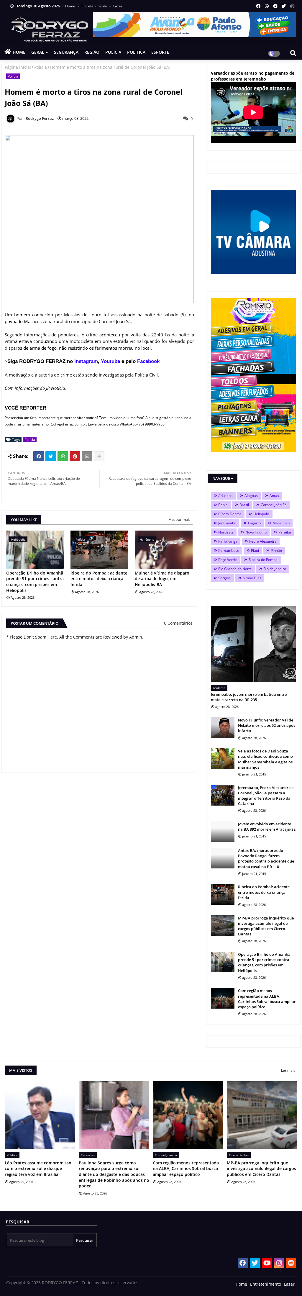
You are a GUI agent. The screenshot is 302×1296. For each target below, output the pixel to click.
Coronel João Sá (274, 504)
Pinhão (276, 550)
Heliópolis (261, 513)
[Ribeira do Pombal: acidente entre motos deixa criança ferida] (222, 894)
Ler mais (288, 1070)
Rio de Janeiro (275, 568)
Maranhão (281, 523)
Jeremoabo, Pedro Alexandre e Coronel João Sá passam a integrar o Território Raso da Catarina (265, 795)
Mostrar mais (179, 519)
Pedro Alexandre (263, 541)
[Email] (87, 456)
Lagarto (254, 523)
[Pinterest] (75, 456)
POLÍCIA (113, 52)
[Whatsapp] (63, 456)
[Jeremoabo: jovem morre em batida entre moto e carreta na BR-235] (253, 644)
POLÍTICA (136, 52)
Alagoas (251, 495)
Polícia (40, 67)
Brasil (244, 504)
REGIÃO (91, 52)
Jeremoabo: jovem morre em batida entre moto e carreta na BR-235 (249, 697)
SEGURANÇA (66, 52)
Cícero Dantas (230, 513)
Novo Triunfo (256, 532)
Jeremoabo (227, 523)
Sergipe (224, 577)
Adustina (225, 495)
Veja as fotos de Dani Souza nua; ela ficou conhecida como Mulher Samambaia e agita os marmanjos (265, 759)
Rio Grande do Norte (235, 568)
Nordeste (226, 532)
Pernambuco (228, 550)
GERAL (37, 52)
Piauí (255, 550)
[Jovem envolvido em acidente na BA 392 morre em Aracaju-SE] (222, 831)
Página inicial (18, 67)
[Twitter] (50, 456)
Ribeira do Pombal (263, 559)
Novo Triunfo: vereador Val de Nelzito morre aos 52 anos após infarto (266, 725)
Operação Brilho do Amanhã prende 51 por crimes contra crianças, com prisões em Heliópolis (35, 581)
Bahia (223, 504)
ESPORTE (160, 52)
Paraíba (284, 532)
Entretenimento (94, 6)
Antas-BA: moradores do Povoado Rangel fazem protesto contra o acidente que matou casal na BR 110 (266, 858)
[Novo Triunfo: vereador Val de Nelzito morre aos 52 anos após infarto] (222, 727)
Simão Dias (252, 577)
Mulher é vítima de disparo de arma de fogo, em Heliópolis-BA (162, 578)
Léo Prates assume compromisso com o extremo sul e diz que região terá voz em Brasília (38, 1168)
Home (70, 6)
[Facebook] (38, 456)
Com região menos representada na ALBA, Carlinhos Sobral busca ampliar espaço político (267, 998)
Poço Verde (227, 559)
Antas (274, 495)
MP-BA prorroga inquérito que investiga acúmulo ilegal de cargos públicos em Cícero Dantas (266, 926)
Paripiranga (227, 541)
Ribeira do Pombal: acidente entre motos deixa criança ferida (98, 578)
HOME (19, 52)
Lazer (117, 6)
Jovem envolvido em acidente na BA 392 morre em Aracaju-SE (267, 826)
